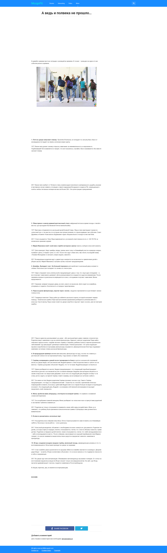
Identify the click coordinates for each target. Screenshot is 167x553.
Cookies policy (46, 550)
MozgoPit (37, 3)
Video (70, 3)
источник (34, 477)
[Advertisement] (59, 37)
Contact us (34, 550)
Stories (51, 3)
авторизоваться (67, 539)
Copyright (57, 550)
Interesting (61, 3)
